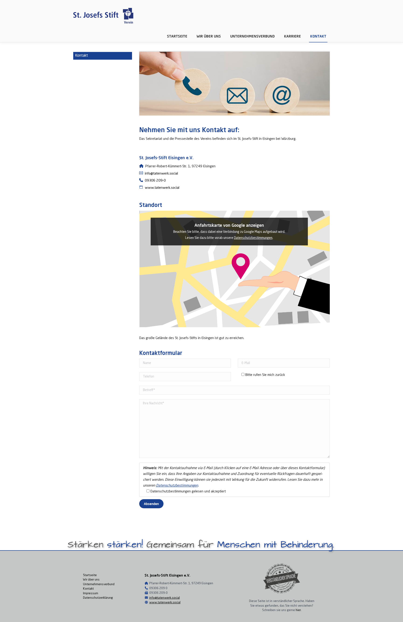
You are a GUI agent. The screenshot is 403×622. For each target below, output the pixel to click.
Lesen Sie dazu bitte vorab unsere (209, 238)
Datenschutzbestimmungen (253, 238)
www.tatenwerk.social (165, 602)
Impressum (90, 593)
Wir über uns (91, 579)
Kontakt (88, 588)
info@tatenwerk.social (164, 597)
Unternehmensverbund (99, 584)
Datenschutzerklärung (98, 597)
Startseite (90, 575)
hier (298, 610)
